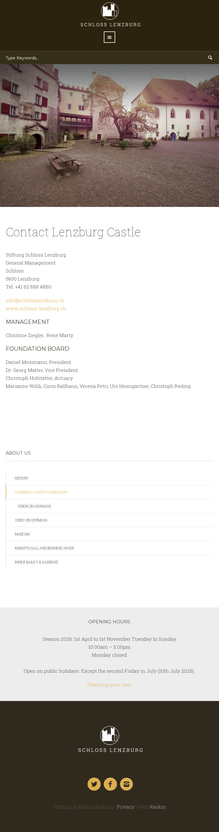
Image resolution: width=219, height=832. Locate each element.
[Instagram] (127, 784)
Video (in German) (31, 520)
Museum (22, 534)
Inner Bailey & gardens (36, 562)
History (22, 478)
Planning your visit (109, 684)
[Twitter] (94, 784)
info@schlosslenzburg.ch (35, 300)
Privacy (126, 806)
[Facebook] (111, 784)
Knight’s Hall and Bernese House (44, 548)
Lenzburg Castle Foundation (41, 492)
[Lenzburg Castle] (109, 739)
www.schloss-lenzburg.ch (36, 308)
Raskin (158, 806)
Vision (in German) (34, 506)
